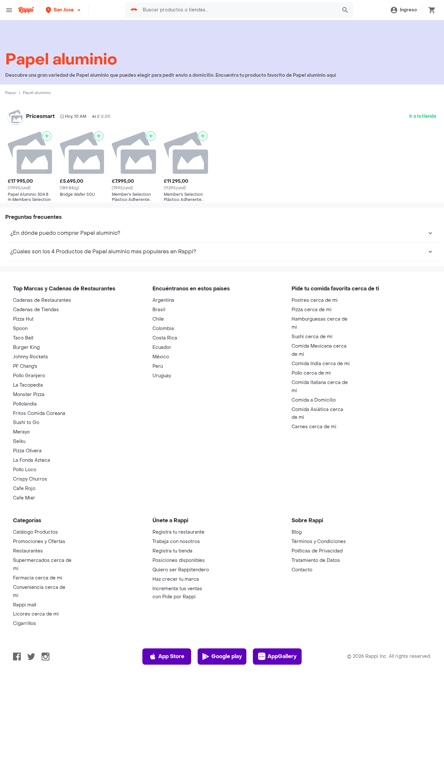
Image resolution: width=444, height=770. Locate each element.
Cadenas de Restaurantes (42, 300)
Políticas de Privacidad (317, 551)
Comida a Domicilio (314, 400)
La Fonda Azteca (31, 460)
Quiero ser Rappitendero (180, 570)
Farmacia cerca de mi (37, 578)
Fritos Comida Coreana (39, 413)
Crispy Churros (30, 479)
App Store (171, 656)
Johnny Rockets (30, 357)
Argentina (163, 300)
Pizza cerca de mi (312, 310)
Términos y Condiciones (319, 541)
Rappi (10, 92)
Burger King (26, 347)
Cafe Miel (23, 498)
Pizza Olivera (27, 451)
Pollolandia (25, 404)
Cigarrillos (24, 623)
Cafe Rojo (24, 488)
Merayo (21, 432)
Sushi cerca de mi (312, 337)
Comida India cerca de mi (321, 364)
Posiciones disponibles (178, 560)
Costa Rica (164, 338)
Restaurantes (28, 551)
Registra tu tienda (172, 551)
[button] (64, 10)
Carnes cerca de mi (314, 427)
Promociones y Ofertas (39, 541)
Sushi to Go (26, 422)
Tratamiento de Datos (316, 560)
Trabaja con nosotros (176, 541)
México (160, 357)
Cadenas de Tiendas (36, 310)
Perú (157, 366)
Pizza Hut (23, 319)
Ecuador (161, 347)
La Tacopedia (28, 385)
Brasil (158, 310)
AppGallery (282, 656)
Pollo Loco (24, 470)
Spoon (20, 328)
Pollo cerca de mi (311, 373)
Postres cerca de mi (315, 300)
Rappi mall (24, 605)
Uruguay (161, 376)
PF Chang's (25, 366)
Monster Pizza (29, 395)
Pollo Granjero (29, 376)
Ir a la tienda (422, 116)
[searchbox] (238, 10)
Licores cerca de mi (36, 614)
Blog (297, 532)
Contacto (302, 570)
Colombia (163, 328)
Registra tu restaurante (178, 532)
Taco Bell (23, 338)
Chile (158, 319)
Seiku (19, 441)
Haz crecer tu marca (175, 579)
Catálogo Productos (35, 532)
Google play (226, 656)
